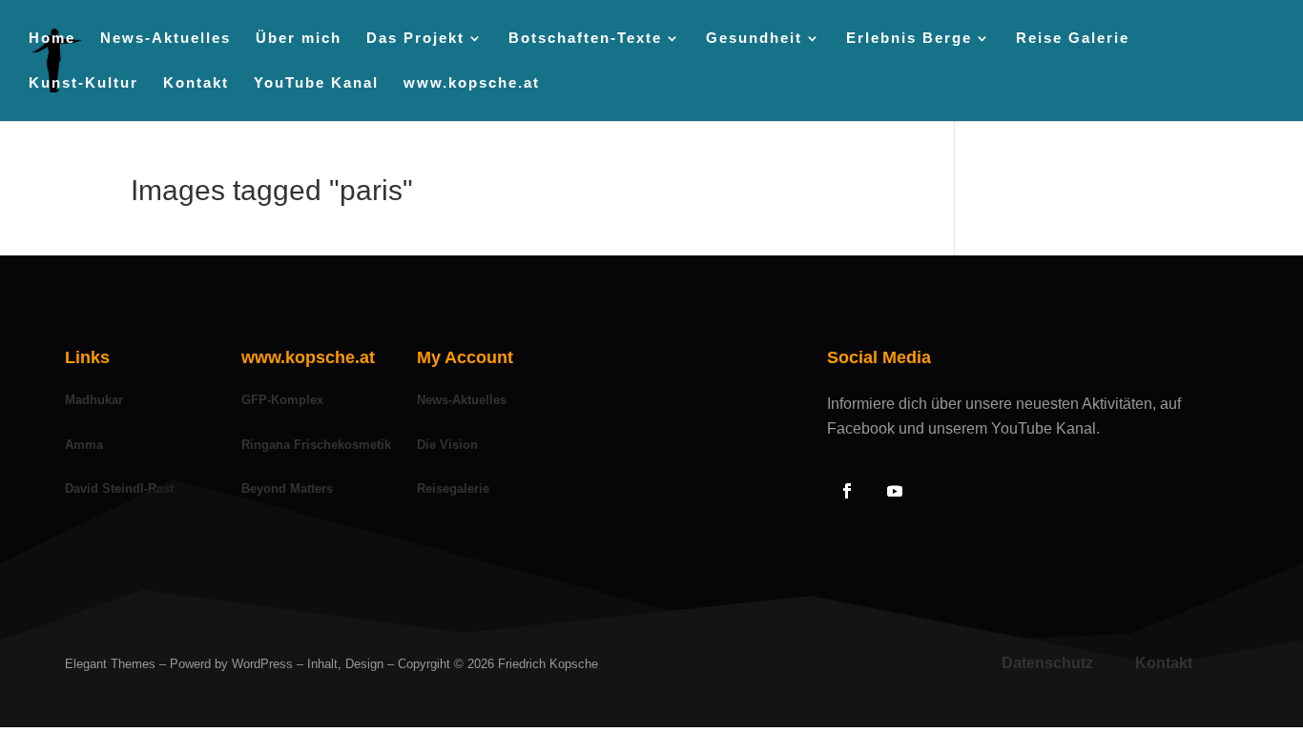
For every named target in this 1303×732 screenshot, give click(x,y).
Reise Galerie (1149, 38)
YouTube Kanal (392, 83)
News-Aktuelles (241, 38)
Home (128, 38)
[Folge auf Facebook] (847, 491)
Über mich (375, 38)
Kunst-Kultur (160, 83)
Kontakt (272, 83)
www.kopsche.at (548, 83)
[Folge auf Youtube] (895, 491)
